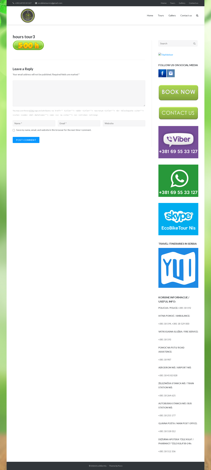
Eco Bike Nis (101, 466)
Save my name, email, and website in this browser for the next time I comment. (53, 130)
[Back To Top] (203, 462)
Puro (120, 466)
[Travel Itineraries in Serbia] (178, 287)
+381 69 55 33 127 (23, 3)
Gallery (182, 3)
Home (163, 3)
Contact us (193, 3)
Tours (172, 3)
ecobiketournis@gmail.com (50, 3)
